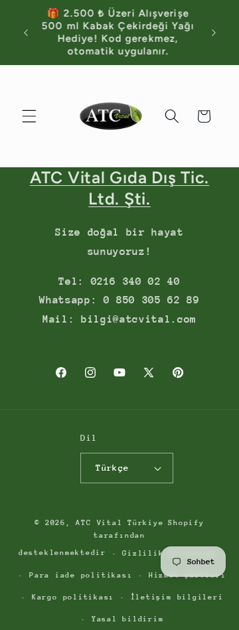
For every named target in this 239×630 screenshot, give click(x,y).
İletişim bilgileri (177, 597)
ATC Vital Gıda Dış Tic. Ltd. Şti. (119, 187)
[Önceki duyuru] (25, 32)
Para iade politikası (80, 575)
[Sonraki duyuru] (213, 32)
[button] (29, 116)
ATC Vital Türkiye (119, 522)
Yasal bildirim (128, 619)
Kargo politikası (73, 597)
